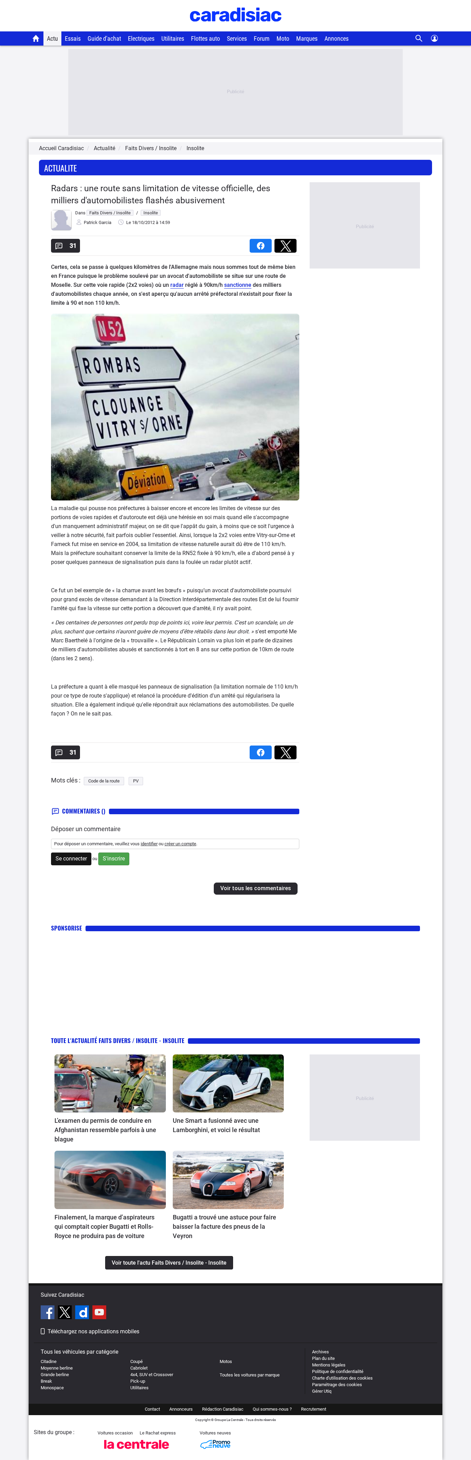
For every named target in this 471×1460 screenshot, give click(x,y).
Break (46, 1381)
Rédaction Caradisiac (222, 1409)
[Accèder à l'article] (110, 1083)
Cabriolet (139, 1368)
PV (136, 780)
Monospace (52, 1387)
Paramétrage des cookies (337, 1384)
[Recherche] (419, 38)
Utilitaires (172, 38)
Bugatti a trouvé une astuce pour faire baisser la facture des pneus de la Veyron (224, 1226)
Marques (307, 38)
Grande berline (55, 1374)
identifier (149, 843)
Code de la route (104, 780)
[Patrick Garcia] (61, 229)
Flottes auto (205, 38)
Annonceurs (181, 1409)
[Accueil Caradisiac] (36, 38)
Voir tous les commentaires (255, 888)
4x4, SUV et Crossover (151, 1374)
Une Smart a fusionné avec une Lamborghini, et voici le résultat (216, 1125)
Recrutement (313, 1409)
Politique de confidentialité (337, 1371)
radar (177, 285)
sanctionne (237, 285)
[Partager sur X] (286, 243)
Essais (73, 38)
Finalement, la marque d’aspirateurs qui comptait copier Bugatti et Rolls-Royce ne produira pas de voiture (104, 1226)
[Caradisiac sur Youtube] (99, 1313)
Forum (262, 38)
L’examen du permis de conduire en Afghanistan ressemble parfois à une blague (105, 1130)
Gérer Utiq (321, 1391)
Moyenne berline (57, 1368)
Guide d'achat (104, 38)
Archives (320, 1351)
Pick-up (137, 1381)
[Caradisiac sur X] (65, 1313)
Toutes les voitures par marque (250, 1375)
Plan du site (323, 1358)
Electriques (141, 38)
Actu (52, 38)
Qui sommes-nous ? (272, 1409)
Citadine (49, 1361)
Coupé (136, 1361)
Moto (283, 38)
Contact (152, 1409)
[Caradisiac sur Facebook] (48, 1313)
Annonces (336, 38)
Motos (226, 1361)
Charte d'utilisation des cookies (342, 1378)
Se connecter (71, 858)
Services (237, 38)
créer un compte (180, 843)
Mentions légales (328, 1364)
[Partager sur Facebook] (262, 243)
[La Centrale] (136, 1450)
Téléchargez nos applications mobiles (93, 1331)
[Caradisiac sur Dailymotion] (83, 1313)
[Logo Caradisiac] (235, 27)
